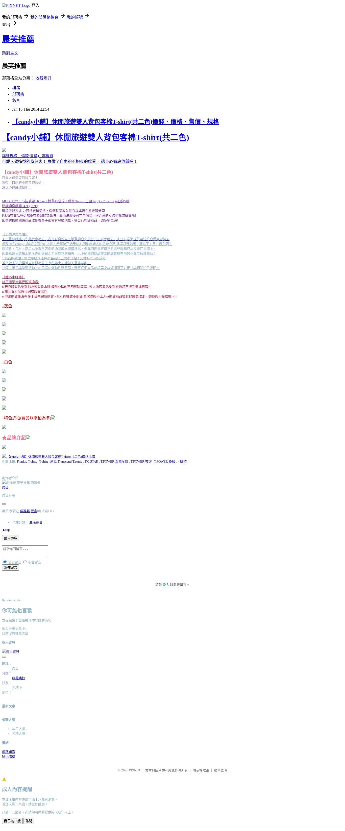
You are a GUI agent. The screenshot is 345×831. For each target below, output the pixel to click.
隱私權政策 (201, 770)
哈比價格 (8, 757)
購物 (183, 461)
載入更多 (10, 538)
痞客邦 (25, 511)
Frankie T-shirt (27, 461)
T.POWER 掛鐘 (164, 461)
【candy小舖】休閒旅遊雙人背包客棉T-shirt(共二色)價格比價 (51, 457)
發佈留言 (10, 568)
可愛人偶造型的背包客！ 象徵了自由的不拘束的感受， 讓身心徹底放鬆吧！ (95, 286)
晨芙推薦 (18, 39)
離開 (29, 821)
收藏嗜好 (43, 78)
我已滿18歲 (12, 821)
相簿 (16, 88)
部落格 (18, 94)
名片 (16, 100)
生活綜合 (35, 522)
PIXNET (134, 770)
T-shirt (43, 461)
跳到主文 (10, 53)
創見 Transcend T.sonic (66, 461)
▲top (6, 530)
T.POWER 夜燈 (141, 461)
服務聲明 (220, 770)
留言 (34, 511)
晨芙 (5, 487)
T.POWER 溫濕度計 (114, 461)
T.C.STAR (91, 461)
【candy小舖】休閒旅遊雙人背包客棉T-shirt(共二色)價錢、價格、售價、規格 (115, 121)
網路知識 (8, 752)
